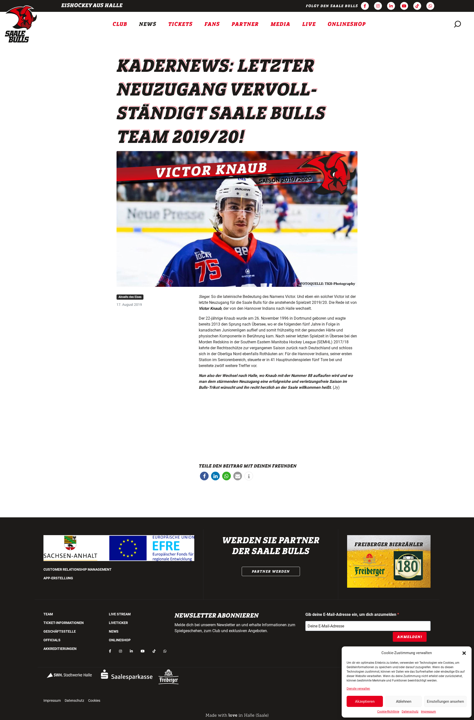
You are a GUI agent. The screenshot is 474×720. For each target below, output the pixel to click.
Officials (51, 640)
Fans (212, 24)
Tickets (180, 24)
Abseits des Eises (129, 297)
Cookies (94, 700)
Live (309, 24)
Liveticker (118, 623)
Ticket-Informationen (63, 623)
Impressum (428, 711)
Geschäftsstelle (59, 631)
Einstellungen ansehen (445, 701)
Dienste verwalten (358, 688)
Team (48, 614)
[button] (464, 652)
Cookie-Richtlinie (388, 711)
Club (120, 24)
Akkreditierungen (60, 649)
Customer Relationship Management (77, 569)
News (147, 24)
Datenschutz (410, 711)
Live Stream (120, 614)
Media (280, 24)
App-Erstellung (58, 578)
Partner (245, 24)
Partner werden (271, 571)
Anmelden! (409, 637)
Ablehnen (403, 701)
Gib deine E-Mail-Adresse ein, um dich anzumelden (351, 614)
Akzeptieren (365, 701)
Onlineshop (347, 24)
